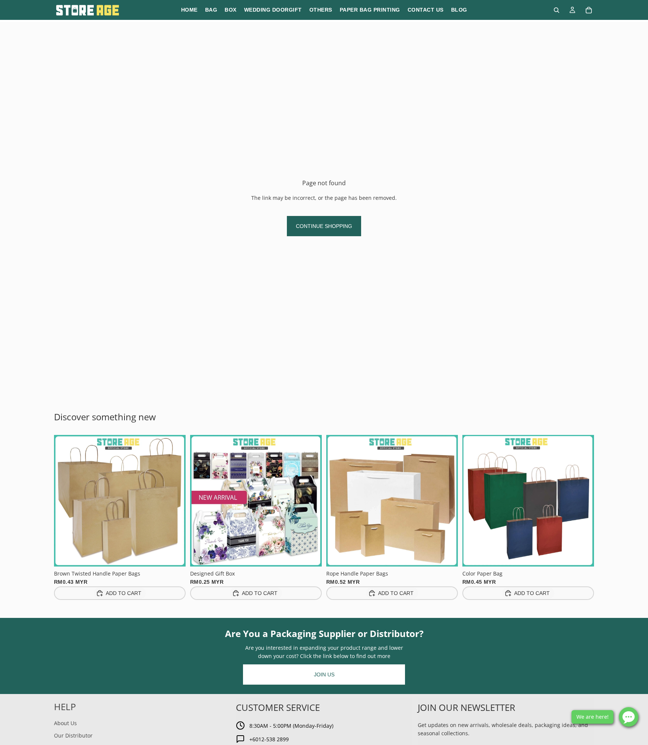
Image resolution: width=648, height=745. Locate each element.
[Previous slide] (65, 500)
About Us (65, 723)
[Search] (556, 10)
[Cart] (588, 10)
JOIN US (324, 675)
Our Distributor (73, 735)
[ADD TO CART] (174, 555)
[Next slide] (174, 500)
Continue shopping (324, 226)
